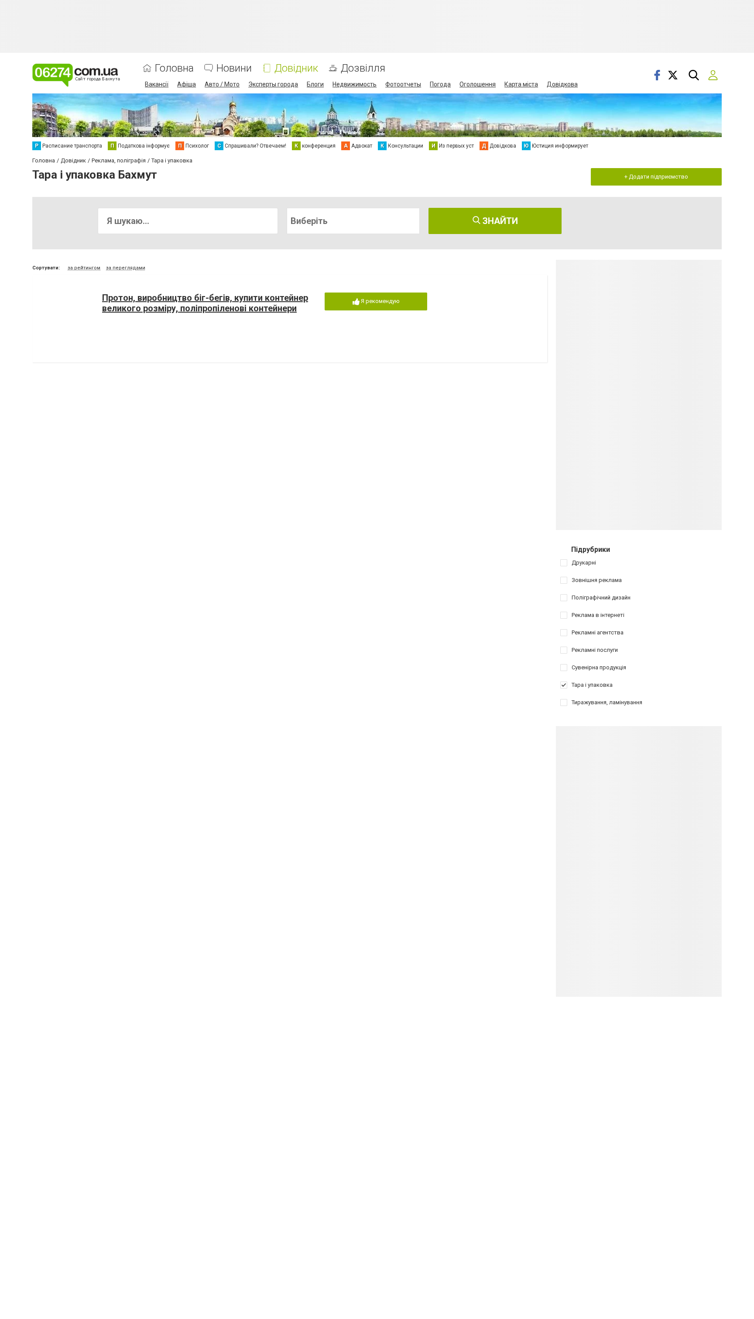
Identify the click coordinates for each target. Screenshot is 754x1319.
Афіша (186, 84)
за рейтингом (84, 268)
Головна (174, 68)
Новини (234, 68)
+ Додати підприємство (656, 176)
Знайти (499, 221)
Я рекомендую (380, 301)
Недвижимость (354, 84)
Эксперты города (273, 84)
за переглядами (125, 268)
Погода (440, 84)
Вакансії (156, 84)
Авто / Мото (222, 84)
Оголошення (477, 84)
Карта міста (521, 84)
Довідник (296, 68)
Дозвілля (363, 68)
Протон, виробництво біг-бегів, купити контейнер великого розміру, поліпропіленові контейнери (205, 303)
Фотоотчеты (403, 84)
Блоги (315, 84)
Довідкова (562, 84)
